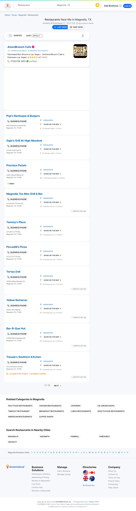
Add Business (111, 5)
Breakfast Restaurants (51, 411)
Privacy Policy (114, 481)
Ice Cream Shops (105, 406)
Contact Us (113, 474)
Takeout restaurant (19, 411)
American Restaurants (20, 416)
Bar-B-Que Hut (16, 328)
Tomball (74, 436)
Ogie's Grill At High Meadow (24, 140)
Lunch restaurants (81, 411)
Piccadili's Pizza (16, 247)
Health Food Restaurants (110, 411)
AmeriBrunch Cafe (19, 47)
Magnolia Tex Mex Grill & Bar (24, 193)
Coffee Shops (46, 416)
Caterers (75, 406)
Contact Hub (37, 487)
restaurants (48, 120)
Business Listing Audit (41, 491)
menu (12, 184)
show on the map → (52, 124)
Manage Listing (63, 474)
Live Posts (36, 484)
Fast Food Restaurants (20, 406)
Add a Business (63, 471)
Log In (127, 6)
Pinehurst (104, 436)
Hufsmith (45, 436)
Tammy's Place (16, 222)
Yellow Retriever (16, 300)
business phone (18, 121)
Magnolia (13, 436)
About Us (112, 471)
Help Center (113, 488)
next (56, 385)
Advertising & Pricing (40, 477)
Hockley (12, 442)
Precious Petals (16, 165)
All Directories (88, 485)
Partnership (113, 484)
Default (36, 36)
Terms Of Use (114, 478)
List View (62, 27)
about (85, 23)
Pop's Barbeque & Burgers (23, 115)
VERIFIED (18, 35)
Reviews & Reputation (41, 481)
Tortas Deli (13, 271)
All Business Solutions (41, 474)
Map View (78, 27)
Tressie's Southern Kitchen (23, 357)
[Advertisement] (113, 50)
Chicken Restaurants (50, 406)
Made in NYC (94, 502)
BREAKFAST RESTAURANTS (39, 51)
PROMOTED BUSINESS (18, 51)
